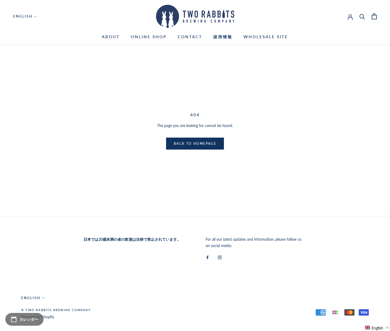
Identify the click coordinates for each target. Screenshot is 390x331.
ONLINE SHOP (149, 36)
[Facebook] (207, 257)
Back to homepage (195, 144)
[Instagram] (220, 257)
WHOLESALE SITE (266, 36)
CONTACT (190, 36)
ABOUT (111, 36)
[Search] (362, 16)
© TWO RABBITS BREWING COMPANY (56, 310)
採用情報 (222, 36)
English (22, 16)
